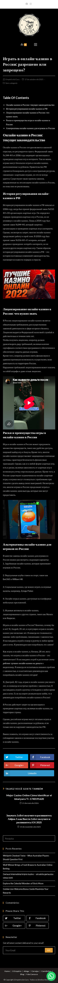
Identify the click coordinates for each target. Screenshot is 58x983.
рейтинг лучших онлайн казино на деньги (22, 663)
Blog (22, 974)
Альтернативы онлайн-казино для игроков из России (30, 128)
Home (7, 971)
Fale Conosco (32, 974)
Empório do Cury (12, 79)
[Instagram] (30, 3)
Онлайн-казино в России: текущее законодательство (30, 105)
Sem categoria (11, 83)
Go (48, 950)
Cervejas (35, 971)
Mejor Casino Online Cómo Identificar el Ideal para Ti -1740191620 (29, 797)
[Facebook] (27, 3)
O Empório (16, 971)
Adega (26, 971)
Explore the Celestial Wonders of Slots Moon (23, 883)
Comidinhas (46, 971)
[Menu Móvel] (36, 44)
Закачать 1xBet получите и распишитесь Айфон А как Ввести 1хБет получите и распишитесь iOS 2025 (29, 819)
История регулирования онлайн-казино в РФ (26, 108)
